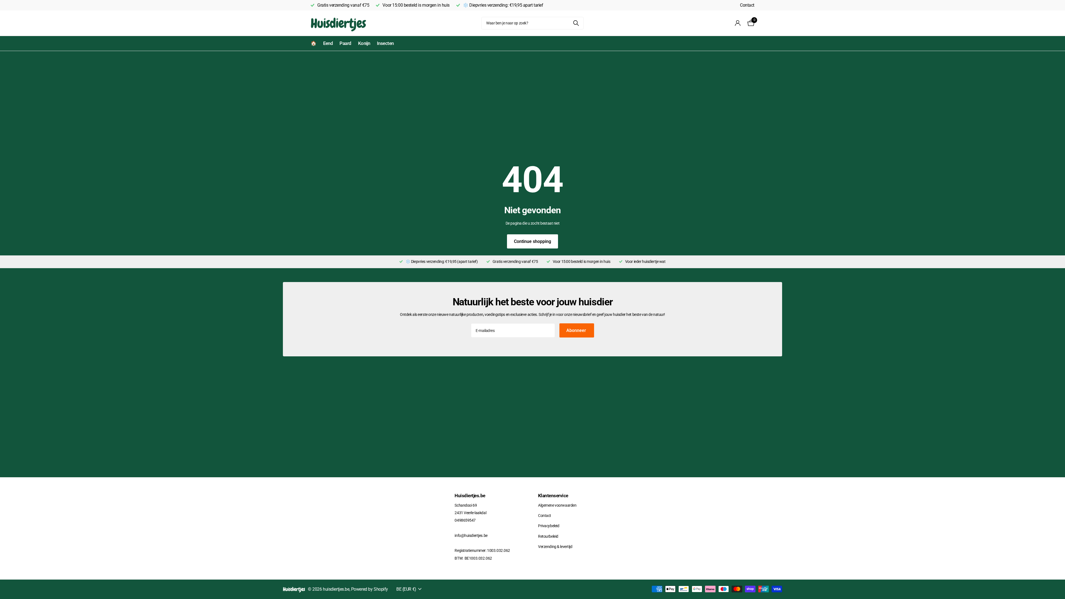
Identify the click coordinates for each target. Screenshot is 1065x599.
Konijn (364, 43)
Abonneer (576, 330)
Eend (328, 43)
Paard (345, 43)
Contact (747, 5)
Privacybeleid (548, 526)
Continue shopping (532, 241)
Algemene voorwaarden (557, 505)
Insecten (385, 43)
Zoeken (576, 23)
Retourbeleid (548, 536)
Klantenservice (553, 495)
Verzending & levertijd (555, 546)
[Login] (738, 23)
